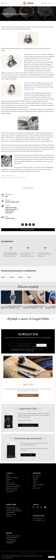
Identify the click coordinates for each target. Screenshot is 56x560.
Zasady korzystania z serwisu (12, 484)
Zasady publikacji (9, 491)
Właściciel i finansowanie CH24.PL (13, 486)
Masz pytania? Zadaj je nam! (12, 507)
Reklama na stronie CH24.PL (12, 477)
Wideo (34, 486)
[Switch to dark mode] (49, 3)
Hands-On (35, 482)
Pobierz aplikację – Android (39, 520)
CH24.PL (28, 3)
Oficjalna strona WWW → (28, 229)
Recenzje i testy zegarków (38, 484)
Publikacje (35, 479)
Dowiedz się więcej (30, 350)
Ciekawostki (35, 477)
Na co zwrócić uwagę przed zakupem (14, 510)
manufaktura (7, 139)
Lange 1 (29, 277)
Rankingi (35, 481)
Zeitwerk (12, 277)
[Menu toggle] (6, 3)
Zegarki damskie (36, 488)
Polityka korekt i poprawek (11, 488)
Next (54, 249)
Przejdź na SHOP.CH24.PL (28, 395)
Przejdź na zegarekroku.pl (28, 425)
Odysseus (20, 277)
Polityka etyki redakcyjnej (11, 489)
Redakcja (8, 475)
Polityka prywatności (10, 482)
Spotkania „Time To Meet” (11, 514)
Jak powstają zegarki (10, 512)
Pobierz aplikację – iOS (38, 518)
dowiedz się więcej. (9, 557)
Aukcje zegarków (36, 475)
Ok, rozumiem (51, 556)
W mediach (8, 479)
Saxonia (3, 277)
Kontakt (7, 481)
